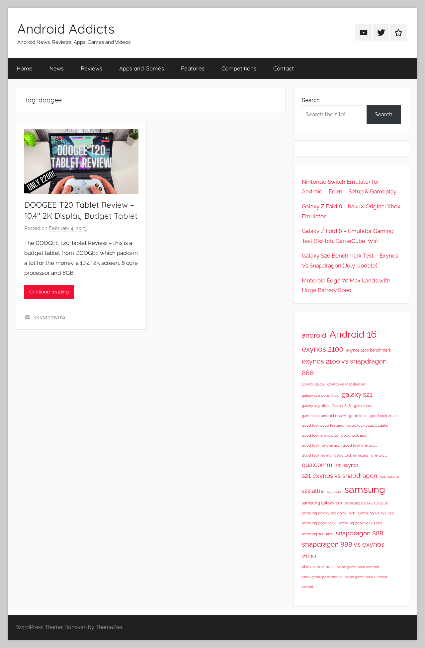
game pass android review (324, 416)
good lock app (354, 435)
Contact (283, 68)
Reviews (91, 68)
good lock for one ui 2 (321, 445)
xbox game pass (318, 566)
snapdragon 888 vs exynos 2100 (343, 550)
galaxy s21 (357, 394)
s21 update (389, 477)
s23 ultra (334, 491)
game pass (363, 406)
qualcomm (317, 464)
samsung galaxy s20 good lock (328, 513)
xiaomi (307, 587)
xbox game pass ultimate (366, 577)
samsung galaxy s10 (322, 502)
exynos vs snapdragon (346, 384)
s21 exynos (347, 465)
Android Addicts (66, 28)
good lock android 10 (320, 435)
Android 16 (353, 334)
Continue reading (49, 292)
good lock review (316, 455)
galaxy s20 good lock (320, 395)
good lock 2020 (383, 415)
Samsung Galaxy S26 (376, 513)
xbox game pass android (358, 567)
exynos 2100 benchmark (368, 350)
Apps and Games (141, 68)
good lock (358, 416)
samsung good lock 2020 (360, 523)
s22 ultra (313, 490)
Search (311, 100)
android (314, 335)
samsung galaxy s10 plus (366, 503)
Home (25, 68)
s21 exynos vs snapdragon (339, 475)
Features (193, 68)
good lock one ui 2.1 (360, 445)
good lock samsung (351, 455)
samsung (364, 489)
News (56, 68)
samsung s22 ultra (317, 534)
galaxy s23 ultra (315, 406)
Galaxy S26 (341, 406)
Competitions (238, 68)
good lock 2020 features (323, 425)
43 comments (49, 317)
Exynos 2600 (313, 384)
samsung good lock (319, 523)
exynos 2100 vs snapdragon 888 (344, 367)
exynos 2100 (322, 349)
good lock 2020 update (367, 425)
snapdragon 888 (359, 533)
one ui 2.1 (379, 455)
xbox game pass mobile (322, 577)
